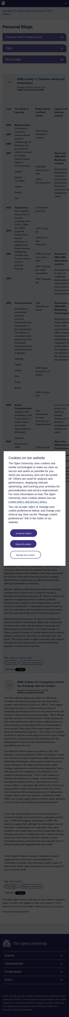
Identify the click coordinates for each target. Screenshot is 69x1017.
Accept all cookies (23, 533)
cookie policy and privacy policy (28, 501)
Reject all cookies (23, 544)
